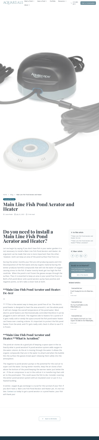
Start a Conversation (88, 3)
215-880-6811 (75, 3)
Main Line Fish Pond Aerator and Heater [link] (29, 195)
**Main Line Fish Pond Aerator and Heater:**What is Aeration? (82, 242)
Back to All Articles (51, 419)
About (26, 5)
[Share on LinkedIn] (81, 256)
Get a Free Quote (82, 275)
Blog (11, 195)
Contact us (11, 391)
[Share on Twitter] (77, 256)
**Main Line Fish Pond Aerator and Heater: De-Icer (82, 237)
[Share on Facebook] (72, 256)
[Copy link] (85, 256)
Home (5, 195)
